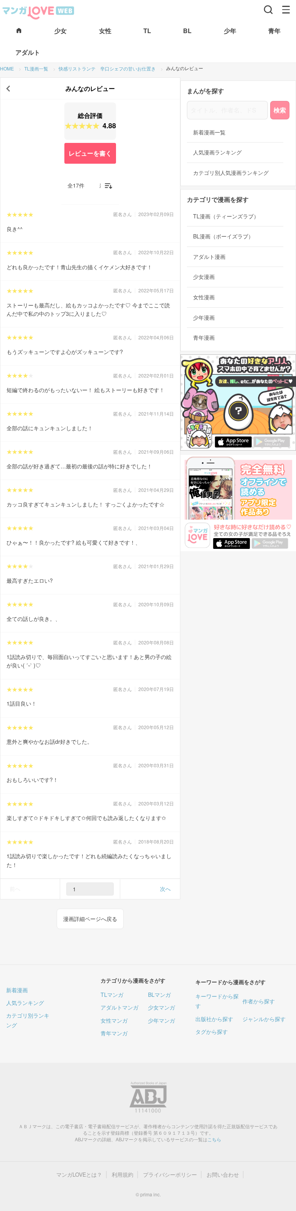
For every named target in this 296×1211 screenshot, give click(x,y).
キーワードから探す (217, 1001)
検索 (280, 110)
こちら (214, 1139)
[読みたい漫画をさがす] (268, 9)
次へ (165, 888)
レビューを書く (90, 153)
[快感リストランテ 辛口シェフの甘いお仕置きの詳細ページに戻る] (8, 88)
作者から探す (258, 1001)
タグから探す (211, 1031)
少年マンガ (161, 1020)
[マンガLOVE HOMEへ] (18, 31)
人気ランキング (25, 1002)
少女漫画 (204, 276)
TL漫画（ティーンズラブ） (226, 216)
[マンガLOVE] (38, 12)
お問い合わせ (223, 1174)
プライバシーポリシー (170, 1174)
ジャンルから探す (264, 1019)
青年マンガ (114, 1033)
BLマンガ (159, 994)
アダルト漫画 (209, 256)
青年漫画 (204, 337)
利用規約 (122, 1174)
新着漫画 (17, 990)
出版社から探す (214, 1019)
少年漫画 (204, 317)
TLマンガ (112, 994)
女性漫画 (204, 297)
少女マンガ (161, 1007)
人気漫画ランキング (217, 152)
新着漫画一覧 (209, 132)
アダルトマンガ (119, 1007)
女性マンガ (114, 1020)
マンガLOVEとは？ (79, 1174)
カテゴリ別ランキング (27, 1020)
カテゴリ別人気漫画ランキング (231, 172)
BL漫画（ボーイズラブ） (223, 236)
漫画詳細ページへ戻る (90, 919)
